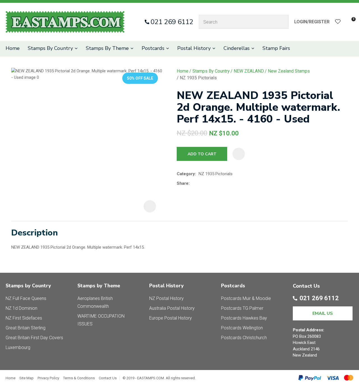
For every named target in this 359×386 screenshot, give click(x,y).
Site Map (26, 378)
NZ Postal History (166, 298)
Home (13, 48)
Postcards (153, 48)
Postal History (194, 48)
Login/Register (312, 21)
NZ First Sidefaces (24, 318)
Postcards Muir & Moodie (246, 298)
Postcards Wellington (242, 327)
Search (282, 22)
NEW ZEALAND (249, 71)
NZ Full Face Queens (26, 298)
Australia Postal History (172, 308)
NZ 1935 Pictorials (198, 77)
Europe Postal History (170, 318)
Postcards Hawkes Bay (244, 318)
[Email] (209, 183)
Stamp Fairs (276, 48)
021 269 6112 (172, 21)
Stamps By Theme (107, 48)
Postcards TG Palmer (242, 308)
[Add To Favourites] (239, 154)
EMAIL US (322, 313)
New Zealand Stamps (289, 71)
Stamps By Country (50, 48)
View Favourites (338, 22)
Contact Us (108, 378)
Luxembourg (18, 347)
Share (182, 183)
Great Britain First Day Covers (34, 337)
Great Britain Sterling (25, 327)
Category (186, 173)
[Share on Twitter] (200, 183)
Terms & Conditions (79, 378)
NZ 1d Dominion (21, 308)
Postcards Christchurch (244, 337)
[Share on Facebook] (193, 183)
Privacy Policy (48, 378)
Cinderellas (237, 48)
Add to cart (202, 154)
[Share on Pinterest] (218, 183)
